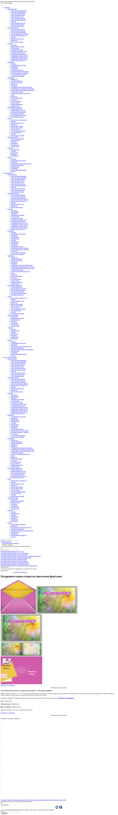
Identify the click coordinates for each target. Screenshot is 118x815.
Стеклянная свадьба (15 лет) (19, 54)
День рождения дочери (18, 15)
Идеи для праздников (10, 357)
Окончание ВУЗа (16, 132)
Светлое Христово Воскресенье (20, 93)
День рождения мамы (17, 26)
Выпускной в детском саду (19, 35)
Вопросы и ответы (24, 800)
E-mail (2, 811)
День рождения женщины (18, 10)
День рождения (12, 9)
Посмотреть (16, 572)
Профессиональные (17, 104)
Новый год (14, 79)
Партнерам (49, 800)
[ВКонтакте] (56, 807)
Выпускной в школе (17, 42)
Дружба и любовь (13, 137)
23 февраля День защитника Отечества (22, 88)
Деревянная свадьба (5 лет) (19, 51)
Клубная (13, 240)
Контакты (15, 800)
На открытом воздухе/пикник (20, 71)
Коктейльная (15, 241)
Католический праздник (18, 112)
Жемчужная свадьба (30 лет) (19, 59)
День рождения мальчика (18, 20)
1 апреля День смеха (17, 92)
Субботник (14, 68)
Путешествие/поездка (17, 165)
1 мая (12, 95)
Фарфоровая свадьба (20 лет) (19, 56)
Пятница (13, 63)
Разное (10, 157)
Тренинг (13, 151)
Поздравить (14, 143)
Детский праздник (13, 28)
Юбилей (13, 21)
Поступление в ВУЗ (17, 127)
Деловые (10, 148)
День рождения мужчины (18, 12)
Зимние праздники (16, 82)
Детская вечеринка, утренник (20, 34)
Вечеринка (11, 62)
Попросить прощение (17, 138)
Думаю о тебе (15, 146)
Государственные (16, 101)
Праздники (11, 78)
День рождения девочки (18, 18)
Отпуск (13, 171)
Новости (9, 800)
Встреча (13, 329)
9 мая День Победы (16, 98)
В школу (13, 37)
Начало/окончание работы (18, 170)
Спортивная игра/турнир (18, 65)
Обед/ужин (14, 251)
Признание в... (15, 145)
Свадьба (10, 43)
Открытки (7, 7)
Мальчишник (15, 212)
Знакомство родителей (17, 46)
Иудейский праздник (17, 117)
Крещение (14, 85)
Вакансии (56, 800)
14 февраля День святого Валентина (21, 87)
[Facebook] (60, 807)
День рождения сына (17, 17)
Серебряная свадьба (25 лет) (19, 57)
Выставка (14, 154)
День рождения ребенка (18, 13)
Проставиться (15, 167)
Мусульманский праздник (18, 115)
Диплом (13, 134)
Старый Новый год (16, 81)
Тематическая (15, 238)
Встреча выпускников (17, 76)
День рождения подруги (18, 23)
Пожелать (14, 142)
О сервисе (4, 800)
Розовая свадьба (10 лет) (18, 53)
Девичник (14, 210)
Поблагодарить (15, 140)
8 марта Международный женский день (22, 90)
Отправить (24, 572)
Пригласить (14, 316)
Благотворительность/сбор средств (21, 163)
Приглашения (8, 173)
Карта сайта (62, 800)
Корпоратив (14, 67)
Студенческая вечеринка (18, 74)
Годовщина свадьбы (17, 49)
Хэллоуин (14, 99)
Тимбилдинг (15, 156)
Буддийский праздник (17, 113)
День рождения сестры (18, 24)
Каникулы (14, 40)
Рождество (14, 84)
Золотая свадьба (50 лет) (18, 60)
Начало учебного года (17, 38)
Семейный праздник (17, 70)
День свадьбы (15, 48)
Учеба (9, 118)
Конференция (15, 149)
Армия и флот (15, 106)
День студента (15, 103)
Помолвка (14, 45)
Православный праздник (18, 110)
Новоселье (14, 162)
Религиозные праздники (15, 107)
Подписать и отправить (8, 685)
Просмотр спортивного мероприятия (22, 349)
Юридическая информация (38, 800)
